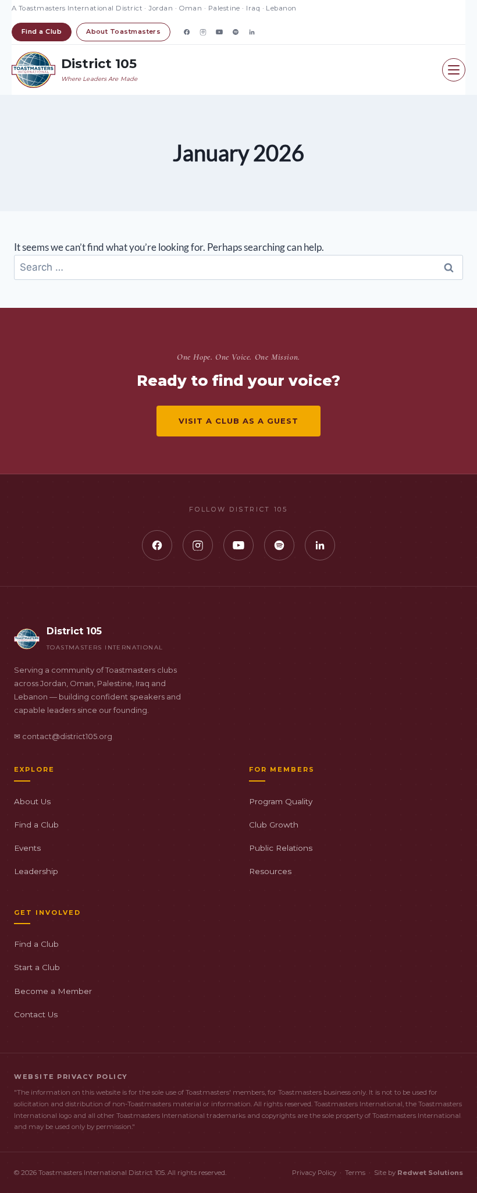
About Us (32, 801)
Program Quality (280, 801)
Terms (355, 1173)
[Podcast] (236, 32)
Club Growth (273, 824)
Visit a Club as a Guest (239, 420)
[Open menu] (453, 69)
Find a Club (42, 31)
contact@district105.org (67, 736)
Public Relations (280, 848)
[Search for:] (238, 267)
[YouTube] (219, 32)
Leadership (36, 871)
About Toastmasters (123, 31)
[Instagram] (203, 32)
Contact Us (36, 1014)
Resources (270, 871)
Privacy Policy (314, 1173)
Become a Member (53, 991)
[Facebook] (187, 32)
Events (27, 848)
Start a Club (37, 967)
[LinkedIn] (252, 32)
